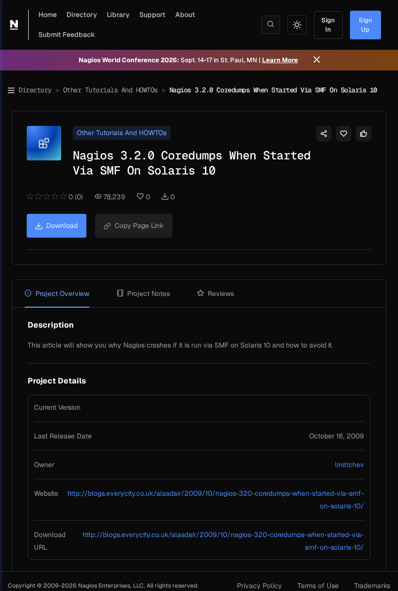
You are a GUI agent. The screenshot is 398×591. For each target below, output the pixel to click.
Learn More (280, 60)
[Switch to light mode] (297, 25)
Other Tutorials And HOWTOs (110, 90)
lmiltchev (349, 464)
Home (47, 14)
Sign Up (365, 25)
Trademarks (372, 585)
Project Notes (148, 293)
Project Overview (62, 293)
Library (118, 14)
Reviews (221, 293)
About (185, 14)
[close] (317, 60)
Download (62, 225)
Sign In (328, 25)
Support (152, 14)
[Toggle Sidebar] (11, 90)
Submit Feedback (66, 34)
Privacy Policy (259, 585)
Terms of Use (318, 585)
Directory (81, 14)
